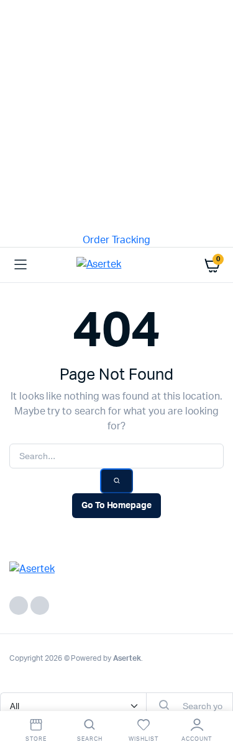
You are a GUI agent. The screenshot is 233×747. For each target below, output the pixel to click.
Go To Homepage (116, 505)
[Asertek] (116, 265)
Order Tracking (117, 240)
